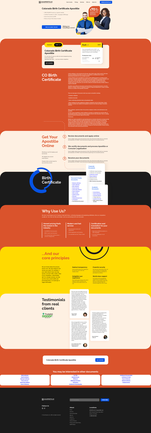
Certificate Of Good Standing (75, 384)
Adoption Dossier (75, 377)
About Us (94, 2)
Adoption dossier (75, 194)
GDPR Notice (72, 424)
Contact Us (72, 419)
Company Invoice (126, 382)
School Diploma (96, 192)
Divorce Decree (24, 380)
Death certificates (76, 184)
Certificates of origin (94, 174)
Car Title (75, 375)
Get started (100, 360)
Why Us (88, 2)
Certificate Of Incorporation (126, 375)
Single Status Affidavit (25, 382)
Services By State (73, 413)
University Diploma (97, 195)
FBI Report (75, 378)
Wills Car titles (75, 192)
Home (71, 409)
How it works (69, 2)
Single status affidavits (77, 189)
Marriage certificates (76, 182)
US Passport (75, 199)
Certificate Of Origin (126, 377)
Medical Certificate (126, 380)
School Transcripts (97, 193)
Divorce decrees (75, 187)
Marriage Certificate (24, 378)
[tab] (50, 44)
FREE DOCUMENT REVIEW (51, 27)
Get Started (49, 63)
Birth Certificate (24, 375)
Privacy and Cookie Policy (75, 422)
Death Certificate (25, 377)
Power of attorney (76, 191)
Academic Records (97, 198)
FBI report (74, 196)
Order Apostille (106, 2)
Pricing (76, 2)
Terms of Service (73, 420)
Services (82, 2)
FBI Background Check (77, 197)
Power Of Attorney (25, 384)
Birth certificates (75, 186)
